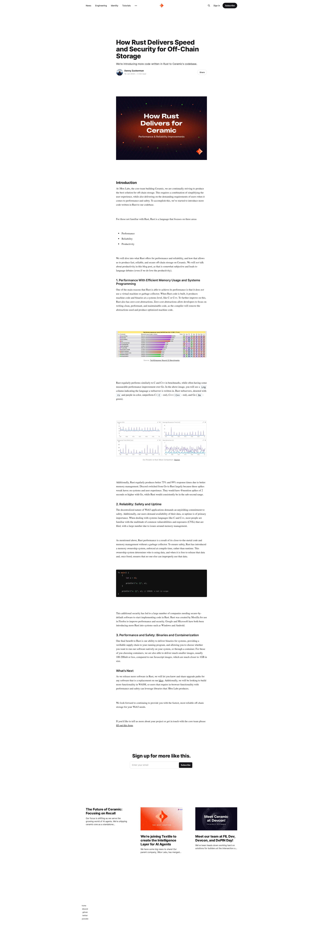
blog (161, 680)
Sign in (216, 5)
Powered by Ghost (229, 910)
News (88, 5)
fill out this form (124, 725)
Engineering (101, 5)
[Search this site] (209, 6)
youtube (85, 919)
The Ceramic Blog (92, 910)
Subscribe (230, 5)
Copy (204, 571)
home (84, 906)
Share (202, 72)
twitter (85, 915)
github (85, 912)
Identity (114, 5)
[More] (136, 6)
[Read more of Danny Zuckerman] (119, 72)
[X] (164, 901)
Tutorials (126, 5)
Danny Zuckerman (134, 70)
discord (85, 909)
